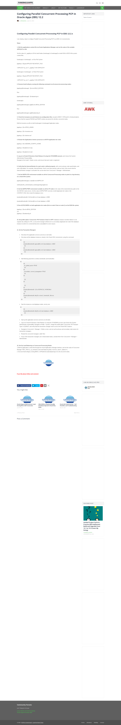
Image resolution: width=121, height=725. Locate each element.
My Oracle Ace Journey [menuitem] (32, 8)
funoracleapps (88, 532)
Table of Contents (87, 17)
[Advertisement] (36, 27)
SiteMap (96, 722)
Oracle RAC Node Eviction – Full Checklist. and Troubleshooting (68, 404)
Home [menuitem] (20, 8)
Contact (102, 722)
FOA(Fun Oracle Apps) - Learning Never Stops (32, 722)
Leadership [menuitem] (80, 8)
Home (82, 722)
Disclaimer (89, 722)
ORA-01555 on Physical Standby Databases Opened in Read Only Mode (46, 405)
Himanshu (23, 21)
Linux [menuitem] (53, 8)
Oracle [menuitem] (45, 8)
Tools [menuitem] (71, 8)
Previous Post (21, 412)
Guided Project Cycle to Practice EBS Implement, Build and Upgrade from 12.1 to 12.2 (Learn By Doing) (91, 526)
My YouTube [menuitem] (62, 8)
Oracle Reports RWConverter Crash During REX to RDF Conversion (26, 404)
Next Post (76, 412)
